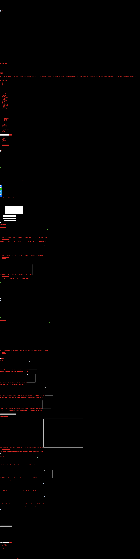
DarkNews (17, 558)
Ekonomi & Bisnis (5, 87)
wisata (3, 111)
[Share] (70, 196)
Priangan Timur (5, 105)
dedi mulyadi (32, 76)
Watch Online (2, 136)
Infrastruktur (56, 76)
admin (2, 358)
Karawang (4, 94)
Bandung (3, 82)
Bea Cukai (20, 76)
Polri (129, 76)
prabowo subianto (133, 76)
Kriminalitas (84, 76)
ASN (14, 76)
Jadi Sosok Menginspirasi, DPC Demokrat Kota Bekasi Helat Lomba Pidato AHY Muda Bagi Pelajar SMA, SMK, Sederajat (24, 350)
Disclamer (4, 544)
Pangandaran (93, 76)
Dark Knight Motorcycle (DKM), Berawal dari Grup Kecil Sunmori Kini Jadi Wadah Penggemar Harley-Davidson (22, 395)
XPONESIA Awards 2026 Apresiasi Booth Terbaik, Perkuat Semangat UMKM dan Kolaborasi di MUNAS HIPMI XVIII (23, 237)
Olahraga (4, 99)
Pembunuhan (102, 76)
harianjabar (47, 76)
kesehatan (68, 76)
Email (1, 218)
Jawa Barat (4, 115)
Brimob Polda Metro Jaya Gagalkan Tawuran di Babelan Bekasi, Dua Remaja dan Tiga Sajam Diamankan (21, 490)
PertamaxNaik (5, 102)
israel (59, 76)
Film (3, 89)
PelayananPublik (97, 76)
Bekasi (23, 76)
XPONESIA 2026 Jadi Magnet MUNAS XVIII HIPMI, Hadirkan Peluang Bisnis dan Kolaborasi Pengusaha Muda (22, 255)
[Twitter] (70, 191)
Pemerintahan (4, 100)
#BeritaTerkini (4, 76)
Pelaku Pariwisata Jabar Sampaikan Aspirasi (10, 200)
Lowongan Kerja (5, 97)
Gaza (42, 76)
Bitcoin (10, 197)
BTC (13, 197)
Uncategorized (5, 109)
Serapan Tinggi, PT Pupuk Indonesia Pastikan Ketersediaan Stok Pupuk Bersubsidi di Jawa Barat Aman (21, 408)
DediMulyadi (37, 76)
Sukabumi (22, 77)
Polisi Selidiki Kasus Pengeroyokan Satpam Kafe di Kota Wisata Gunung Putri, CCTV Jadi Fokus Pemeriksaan (22, 477)
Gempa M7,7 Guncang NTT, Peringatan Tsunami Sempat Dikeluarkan (14, 369)
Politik (3, 103)
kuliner (3, 96)
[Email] (70, 187)
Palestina (90, 76)
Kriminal (81, 76)
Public (3, 106)
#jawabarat (11, 76)
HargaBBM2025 (5, 90)
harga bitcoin (16, 197)
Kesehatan (4, 95)
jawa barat (62, 76)
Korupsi (76, 76)
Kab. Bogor (4, 93)
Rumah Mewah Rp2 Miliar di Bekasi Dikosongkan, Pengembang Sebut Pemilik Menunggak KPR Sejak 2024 (22, 503)
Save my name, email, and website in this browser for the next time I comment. (17, 222)
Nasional (4, 98)
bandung (17, 76)
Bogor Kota (4, 85)
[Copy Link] (70, 194)
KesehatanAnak (72, 76)
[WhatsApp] (70, 189)
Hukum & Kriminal (5, 91)
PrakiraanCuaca (5, 104)
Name (1, 216)
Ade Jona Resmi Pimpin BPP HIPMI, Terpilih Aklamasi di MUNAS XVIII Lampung (16, 274)
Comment (2, 214)
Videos (3, 110)
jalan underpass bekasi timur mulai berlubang (12, 180)
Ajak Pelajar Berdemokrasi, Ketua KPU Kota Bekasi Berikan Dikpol (13, 382)
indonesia (53, 76)
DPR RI (40, 76)
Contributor (3, 150)
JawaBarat (65, 76)
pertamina (127, 76)
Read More (2, 360)
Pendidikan (106, 76)
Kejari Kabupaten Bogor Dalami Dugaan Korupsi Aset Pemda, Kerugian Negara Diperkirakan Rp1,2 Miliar (21, 447)
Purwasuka (4, 107)
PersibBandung (117, 76)
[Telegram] (70, 193)
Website (1, 220)
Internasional (4, 92)
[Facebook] (70, 186)
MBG (87, 76)
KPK (79, 76)
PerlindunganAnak (111, 76)
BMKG (26, 76)
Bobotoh (28, 76)
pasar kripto (27, 197)
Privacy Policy (5, 545)
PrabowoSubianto (3, 77)
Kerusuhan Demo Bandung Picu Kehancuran (11, 199)
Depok (3, 86)
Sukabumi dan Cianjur (6, 108)
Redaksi (3, 548)
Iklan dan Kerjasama (6, 547)
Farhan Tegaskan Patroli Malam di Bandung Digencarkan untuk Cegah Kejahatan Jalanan (18, 464)
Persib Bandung (122, 76)
